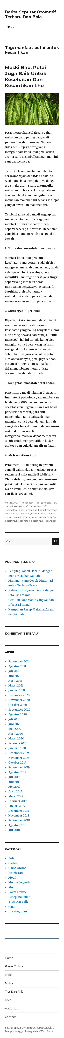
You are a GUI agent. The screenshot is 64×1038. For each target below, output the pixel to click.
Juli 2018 (14, 830)
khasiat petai (38, 513)
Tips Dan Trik (18, 901)
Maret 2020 (16, 738)
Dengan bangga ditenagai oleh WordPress (29, 1031)
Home (9, 958)
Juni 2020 (14, 724)
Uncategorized (18, 911)
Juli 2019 (14, 777)
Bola (11, 858)
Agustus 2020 (17, 714)
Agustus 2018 (17, 825)
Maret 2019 (15, 796)
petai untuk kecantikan (43, 520)
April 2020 (15, 733)
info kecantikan (33, 506)
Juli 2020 (14, 719)
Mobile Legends (19, 882)
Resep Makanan (19, 897)
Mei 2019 (14, 786)
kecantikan (11, 513)
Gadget (13, 863)
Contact (10, 1017)
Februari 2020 (17, 743)
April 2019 (15, 791)
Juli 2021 (14, 671)
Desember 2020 (19, 695)
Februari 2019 (17, 801)
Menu (10, 27)
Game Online (17, 868)
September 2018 (19, 820)
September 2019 (19, 767)
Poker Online (17, 892)
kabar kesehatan (47, 510)
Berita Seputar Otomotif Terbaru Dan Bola (30, 14)
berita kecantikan (46, 502)
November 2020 (19, 700)
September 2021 (19, 661)
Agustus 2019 (17, 772)
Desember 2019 (18, 753)
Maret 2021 (15, 685)
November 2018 (18, 815)
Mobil (12, 877)
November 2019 (18, 757)
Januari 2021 (16, 690)
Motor (12, 887)
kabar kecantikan (27, 510)
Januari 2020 (17, 748)
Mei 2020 (14, 729)
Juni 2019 (14, 781)
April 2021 (15, 680)
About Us (11, 1008)
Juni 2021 (14, 676)
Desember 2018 (18, 810)
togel (11, 906)
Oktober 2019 (17, 762)
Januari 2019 (16, 806)
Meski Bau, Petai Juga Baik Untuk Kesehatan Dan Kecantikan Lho (25, 76)
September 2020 (19, 709)
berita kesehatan (14, 506)
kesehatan (27, 502)
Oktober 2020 (17, 704)
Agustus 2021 (17, 666)
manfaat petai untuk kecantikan (29, 517)
